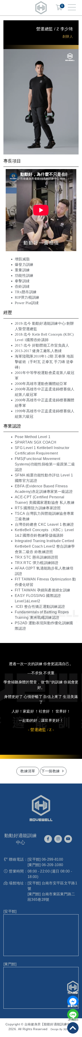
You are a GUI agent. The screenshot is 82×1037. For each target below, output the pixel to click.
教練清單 (27, 771)
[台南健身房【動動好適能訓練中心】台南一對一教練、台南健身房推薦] (41, 7)
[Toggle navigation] (72, 8)
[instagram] (58, 839)
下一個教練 (51, 771)
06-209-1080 (52, 865)
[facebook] (48, 839)
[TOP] (73, 1028)
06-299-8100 (52, 859)
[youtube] (68, 839)
